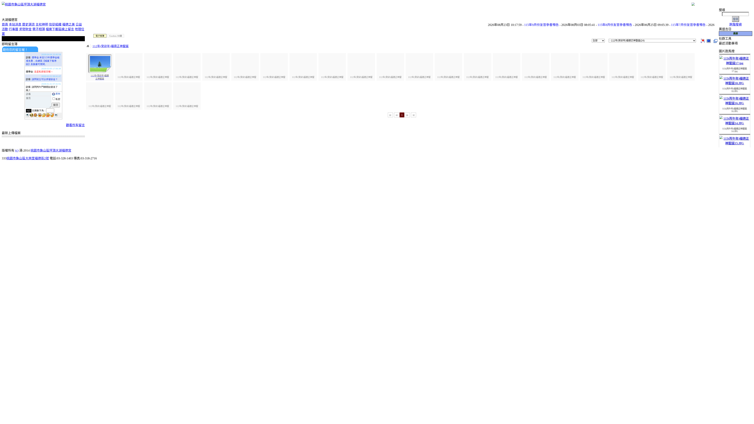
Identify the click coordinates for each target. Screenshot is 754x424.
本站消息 (15, 24)
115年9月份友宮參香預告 (529, 24)
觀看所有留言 (75, 125)
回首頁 (87, 46)
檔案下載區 (53, 29)
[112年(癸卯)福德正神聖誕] (709, 40)
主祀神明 (42, 24)
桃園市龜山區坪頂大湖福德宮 (50, 150)
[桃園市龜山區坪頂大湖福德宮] (24, 4)
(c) (16, 150)
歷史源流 (28, 24)
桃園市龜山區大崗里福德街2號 (27, 158)
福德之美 (68, 24)
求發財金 (25, 29)
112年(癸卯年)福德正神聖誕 (110, 46)
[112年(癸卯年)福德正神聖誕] (703, 40)
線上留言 (67, 29)
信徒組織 (55, 24)
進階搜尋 (735, 24)
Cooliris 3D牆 (115, 36)
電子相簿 (38, 29)
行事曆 (13, 29)
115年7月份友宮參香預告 (676, 24)
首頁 (5, 24)
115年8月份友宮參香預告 (603, 24)
